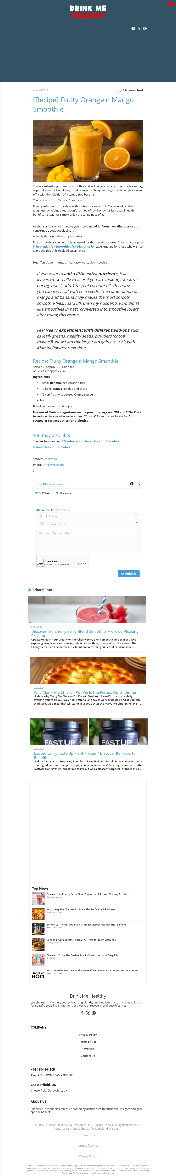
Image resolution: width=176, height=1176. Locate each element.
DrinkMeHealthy (53, 465)
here (111, 1173)
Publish (130, 574)
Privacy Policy (88, 1156)
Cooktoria (50, 459)
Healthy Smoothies (50, 484)
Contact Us (88, 1135)
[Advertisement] (88, 58)
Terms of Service (87, 1146)
